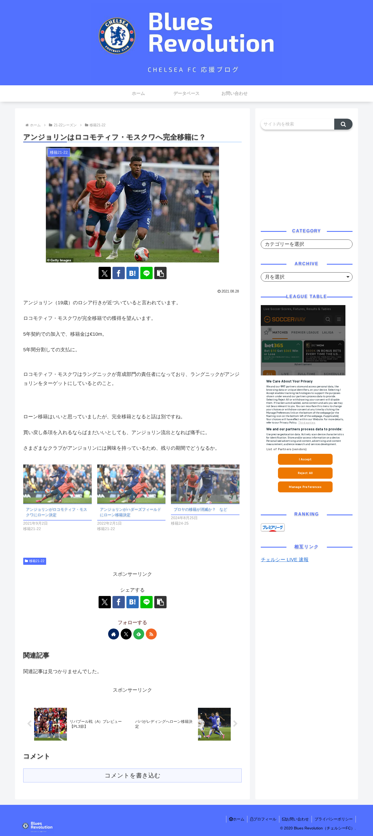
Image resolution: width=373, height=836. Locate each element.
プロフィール (264, 819)
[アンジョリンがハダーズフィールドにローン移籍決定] (131, 484)
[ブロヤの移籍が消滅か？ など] (205, 484)
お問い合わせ (297, 819)
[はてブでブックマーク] (132, 273)
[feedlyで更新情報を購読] (138, 634)
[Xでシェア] (105, 273)
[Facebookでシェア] (119, 273)
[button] (160, 273)
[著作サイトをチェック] (113, 634)
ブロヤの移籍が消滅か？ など (200, 509)
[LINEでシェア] (146, 273)
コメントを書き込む (133, 775)
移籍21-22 (37, 561)
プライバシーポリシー (334, 819)
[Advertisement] (307, 177)
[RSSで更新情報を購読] (151, 634)
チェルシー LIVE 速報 (285, 559)
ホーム (238, 819)
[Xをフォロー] (126, 634)
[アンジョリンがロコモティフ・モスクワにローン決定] (57, 484)
